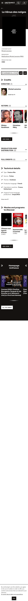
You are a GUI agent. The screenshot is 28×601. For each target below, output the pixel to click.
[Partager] (21, 73)
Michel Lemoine (7, 51)
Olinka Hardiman (5, 126)
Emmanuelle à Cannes (18, 231)
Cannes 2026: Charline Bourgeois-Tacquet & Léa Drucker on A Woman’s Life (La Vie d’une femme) (11, 292)
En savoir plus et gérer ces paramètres (12, 594)
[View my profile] (24, 3)
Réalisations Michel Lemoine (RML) (13, 56)
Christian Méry (16, 126)
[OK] (14, 598)
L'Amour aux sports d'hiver (6, 230)
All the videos (7, 307)
